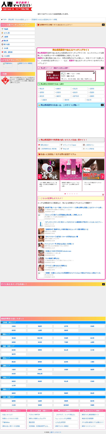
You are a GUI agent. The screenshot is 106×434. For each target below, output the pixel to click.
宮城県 (92, 326)
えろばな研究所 (60, 422)
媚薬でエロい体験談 (61, 426)
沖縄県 (92, 405)
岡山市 (42, 88)
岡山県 (66, 381)
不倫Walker (6, 422)
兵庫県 (40, 369)
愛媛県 (66, 393)
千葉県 (66, 342)
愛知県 (14, 362)
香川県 (40, 393)
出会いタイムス (7, 414)
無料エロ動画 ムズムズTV (37, 418)
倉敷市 (58, 88)
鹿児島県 (66, 405)
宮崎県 (40, 405)
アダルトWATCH (34, 414)
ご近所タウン (89, 145)
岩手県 (66, 326)
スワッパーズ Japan (69, 145)
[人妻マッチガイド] (16, 6)
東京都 (14, 338)
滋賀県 (92, 369)
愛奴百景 (32, 422)
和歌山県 (39, 373)
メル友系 (7, 56)
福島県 (66, 330)
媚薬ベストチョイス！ (89, 426)
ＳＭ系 (6, 48)
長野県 (40, 350)
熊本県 (92, 401)
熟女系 (6, 40)
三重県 (92, 362)
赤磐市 (92, 96)
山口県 (14, 385)
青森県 (40, 326)
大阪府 (14, 369)
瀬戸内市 (76, 96)
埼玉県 (40, 342)
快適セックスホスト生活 (10, 418)
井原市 (58, 92)
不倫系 (6, 29)
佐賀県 (40, 401)
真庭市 (45, 100)
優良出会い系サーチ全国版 (11, 426)
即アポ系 (7, 44)
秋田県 (14, 330)
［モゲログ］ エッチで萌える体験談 (66, 414)
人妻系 (6, 37)
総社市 (75, 92)
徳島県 (14, 393)
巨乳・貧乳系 (8, 52)
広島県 (92, 381)
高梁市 (92, 92)
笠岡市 (42, 92)
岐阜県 (66, 362)
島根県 (40, 381)
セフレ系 (7, 33)
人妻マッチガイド (55, 432)
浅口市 (89, 100)
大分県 (14, 405)
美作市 (67, 100)
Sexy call (66, 149)
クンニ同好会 (89, 149)
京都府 (66, 369)
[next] (102, 176)
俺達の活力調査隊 (87, 418)
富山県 (66, 350)
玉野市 (92, 88)
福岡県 (14, 401)
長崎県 (66, 401)
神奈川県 (39, 338)
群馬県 (14, 342)
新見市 (42, 96)
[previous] (40, 176)
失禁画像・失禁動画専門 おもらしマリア (40, 426)
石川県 (92, 350)
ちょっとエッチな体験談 (63, 418)
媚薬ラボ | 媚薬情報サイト (90, 414)
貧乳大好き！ (45, 145)
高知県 (92, 393)
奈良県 (14, 373)
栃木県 (92, 338)
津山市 (75, 88)
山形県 (40, 330)
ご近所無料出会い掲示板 (49, 149)
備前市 (58, 96)
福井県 (14, 354)
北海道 (14, 326)
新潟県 (14, 350)
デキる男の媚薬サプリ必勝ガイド (93, 422)
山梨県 (92, 342)
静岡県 (40, 362)
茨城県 (66, 338)
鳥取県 (14, 381)
